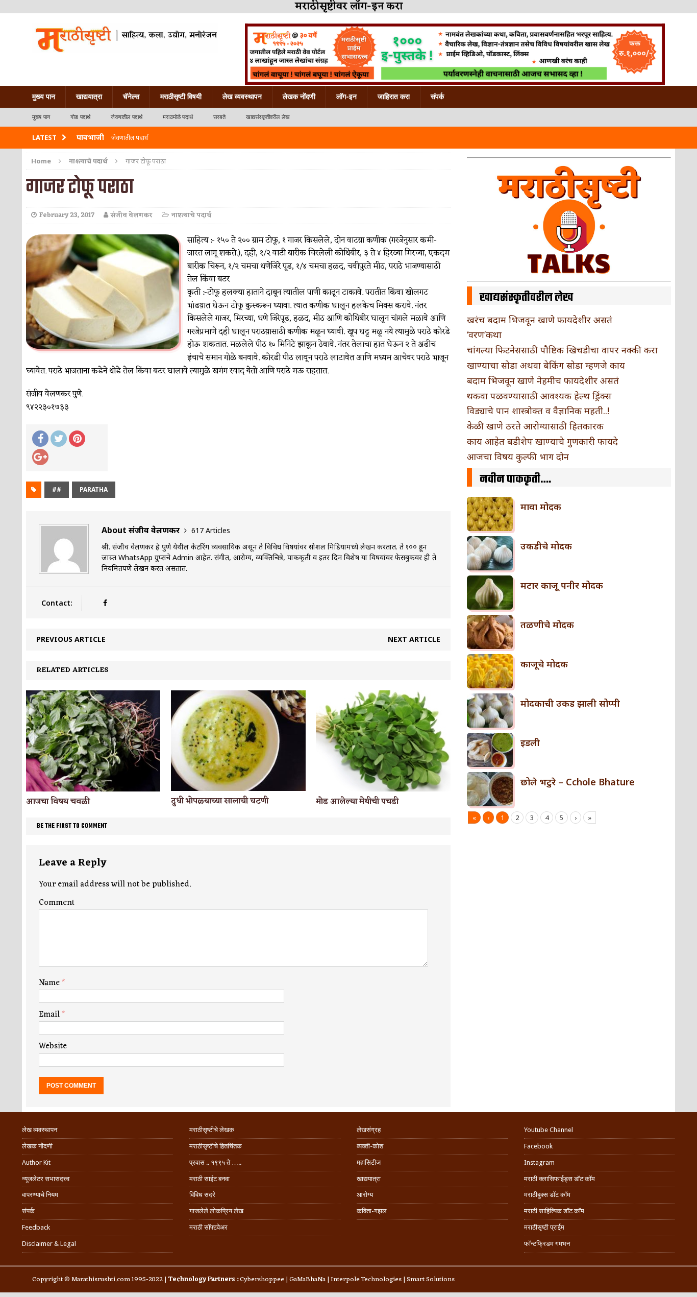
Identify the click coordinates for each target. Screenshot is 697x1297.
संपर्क (437, 96)
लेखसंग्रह (369, 1130)
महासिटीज (369, 1162)
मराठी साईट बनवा (209, 1179)
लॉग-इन (346, 96)
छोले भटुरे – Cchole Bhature (577, 782)
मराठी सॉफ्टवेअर (208, 1227)
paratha (94, 489)
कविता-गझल (372, 1211)
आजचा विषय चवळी (58, 802)
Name (50, 983)
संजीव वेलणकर (132, 215)
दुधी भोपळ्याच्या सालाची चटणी (219, 801)
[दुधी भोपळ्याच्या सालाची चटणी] (238, 784)
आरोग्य (365, 1194)
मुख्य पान (43, 96)
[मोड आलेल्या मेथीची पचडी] (383, 785)
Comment (56, 903)
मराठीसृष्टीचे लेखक (211, 1130)
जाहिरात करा (394, 96)
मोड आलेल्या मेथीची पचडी (357, 802)
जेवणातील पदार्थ (126, 117)
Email (50, 1014)
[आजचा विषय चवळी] (93, 785)
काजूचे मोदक (544, 664)
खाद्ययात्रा (89, 96)
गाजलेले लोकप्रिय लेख (216, 1211)
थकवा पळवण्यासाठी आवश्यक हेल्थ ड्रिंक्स (539, 396)
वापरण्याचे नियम (40, 1194)
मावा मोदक (540, 506)
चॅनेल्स (131, 96)
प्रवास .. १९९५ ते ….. (215, 1162)
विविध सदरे (202, 1194)
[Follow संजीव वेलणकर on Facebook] (105, 603)
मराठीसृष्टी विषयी (181, 96)
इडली (530, 742)
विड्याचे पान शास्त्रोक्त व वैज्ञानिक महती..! (538, 410)
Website (53, 1046)
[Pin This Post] (77, 438)
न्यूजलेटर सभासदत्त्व (45, 1179)
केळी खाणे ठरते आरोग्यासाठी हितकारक (535, 426)
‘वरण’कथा (484, 334)
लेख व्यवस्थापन (242, 96)
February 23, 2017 (66, 215)
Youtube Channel (548, 1130)
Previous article (71, 639)
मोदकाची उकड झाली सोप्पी (570, 703)
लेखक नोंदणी (299, 96)
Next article (414, 639)
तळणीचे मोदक (547, 624)
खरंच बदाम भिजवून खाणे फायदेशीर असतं (539, 320)
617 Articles (210, 530)
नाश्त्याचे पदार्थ (191, 215)
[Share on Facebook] (40, 438)
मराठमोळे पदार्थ (178, 117)
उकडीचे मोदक (546, 546)
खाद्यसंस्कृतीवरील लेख (268, 117)
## (56, 489)
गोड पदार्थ (80, 117)
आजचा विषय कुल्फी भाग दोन (518, 456)
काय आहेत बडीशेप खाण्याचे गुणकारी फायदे (542, 441)
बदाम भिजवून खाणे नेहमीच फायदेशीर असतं (543, 380)
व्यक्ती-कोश (370, 1146)
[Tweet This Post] (59, 438)
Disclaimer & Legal (49, 1243)
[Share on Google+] (40, 457)
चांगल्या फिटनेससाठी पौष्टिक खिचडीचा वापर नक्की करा (562, 350)
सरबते (219, 117)
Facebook (538, 1146)
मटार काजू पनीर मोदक (561, 585)
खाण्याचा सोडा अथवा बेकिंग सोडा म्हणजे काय (546, 365)
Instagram (539, 1162)
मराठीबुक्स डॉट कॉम (547, 1194)
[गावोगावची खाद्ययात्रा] (125, 38)
